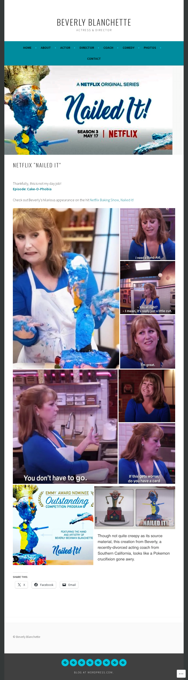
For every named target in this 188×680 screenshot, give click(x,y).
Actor (65, 48)
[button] (66, 288)
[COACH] (98, 662)
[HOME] (65, 662)
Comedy (128, 48)
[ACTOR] (81, 662)
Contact (94, 59)
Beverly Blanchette (94, 22)
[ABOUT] (73, 662)
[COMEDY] (106, 662)
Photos (150, 48)
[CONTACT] (123, 662)
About (46, 48)
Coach (108, 48)
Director (87, 48)
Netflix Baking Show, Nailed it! (112, 200)
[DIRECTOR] (90, 662)
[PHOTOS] (114, 662)
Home (27, 48)
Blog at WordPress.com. (94, 672)
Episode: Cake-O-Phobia (32, 189)
